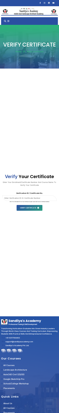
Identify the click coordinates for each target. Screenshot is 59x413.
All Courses (9, 365)
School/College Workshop (16, 383)
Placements (9, 388)
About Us (7, 403)
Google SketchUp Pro (13, 379)
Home (18, 51)
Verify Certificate (28, 208)
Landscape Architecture (15, 370)
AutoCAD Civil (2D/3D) (13, 374)
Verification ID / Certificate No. (29, 193)
